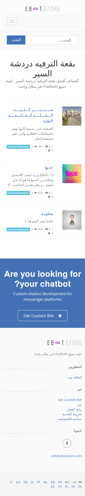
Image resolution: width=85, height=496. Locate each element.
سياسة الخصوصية (70, 419)
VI (32, 482)
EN (53, 482)
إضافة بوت (74, 377)
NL (46, 482)
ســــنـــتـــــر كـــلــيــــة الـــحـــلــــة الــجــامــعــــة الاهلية (30, 114)
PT (38, 482)
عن (79, 404)
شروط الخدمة (72, 414)
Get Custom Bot (39, 315)
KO (18, 482)
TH (60, 486)
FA (80, 486)
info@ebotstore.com (66, 456)
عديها (49, 167)
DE (26, 482)
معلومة (47, 213)
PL (66, 486)
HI (73, 486)
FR (60, 482)
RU (67, 482)
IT (11, 482)
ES (53, 486)
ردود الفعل (74, 409)
